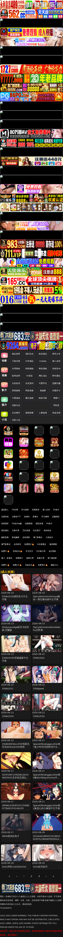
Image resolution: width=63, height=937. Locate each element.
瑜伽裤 (43, 390)
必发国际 (26, 537)
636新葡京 (41, 544)
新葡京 (35, 516)
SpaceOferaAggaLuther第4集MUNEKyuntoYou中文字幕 (46, 777)
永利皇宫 (17, 544)
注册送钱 (5, 516)
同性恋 (56, 405)
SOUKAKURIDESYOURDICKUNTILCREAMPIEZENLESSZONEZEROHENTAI (46, 838)
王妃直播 (26, 530)
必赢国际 (56, 516)
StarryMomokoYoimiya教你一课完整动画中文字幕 (46, 598)
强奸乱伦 (29, 353)
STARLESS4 (8, 716)
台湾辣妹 (16, 368)
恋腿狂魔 (56, 383)
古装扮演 (16, 383)
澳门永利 (46, 509)
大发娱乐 (49, 537)
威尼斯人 (5, 509)
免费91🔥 (5, 565)
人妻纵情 (43, 412)
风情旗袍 (16, 390)
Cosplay (43, 361)
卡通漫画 (16, 398)
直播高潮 (29, 523)
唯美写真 (43, 398)
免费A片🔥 (17, 565)
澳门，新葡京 (6, 558)
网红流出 (43, 375)
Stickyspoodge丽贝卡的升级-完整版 (15, 628)
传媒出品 (16, 405)
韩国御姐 (29, 368)
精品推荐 (16, 353)
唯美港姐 (43, 368)
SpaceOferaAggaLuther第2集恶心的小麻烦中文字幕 (46, 807)
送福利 (27, 516)
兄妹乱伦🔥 (30, 565)
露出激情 (29, 398)
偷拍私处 (47, 530)
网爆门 (56, 398)
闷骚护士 (56, 390)
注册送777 (16, 516)
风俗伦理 (56, 412)
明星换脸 (29, 390)
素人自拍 (56, 361)
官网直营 (35, 509)
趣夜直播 (5, 537)
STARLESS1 (8, 688)
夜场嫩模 (15, 537)
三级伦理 (16, 361)
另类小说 (16, 420)
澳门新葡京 (38, 537)
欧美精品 (43, 353)
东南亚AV (56, 368)
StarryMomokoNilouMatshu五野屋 (46, 628)
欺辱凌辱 (16, 375)
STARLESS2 (39, 657)
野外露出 (56, 375)
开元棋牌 (25, 509)
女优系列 (29, 383)
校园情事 (29, 412)
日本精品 (29, 361)
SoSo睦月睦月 (40, 866)
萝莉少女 (56, 353)
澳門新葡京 (6, 544)
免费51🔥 (5, 551)
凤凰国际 (5, 523)
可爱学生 (43, 383)
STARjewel (38, 688)
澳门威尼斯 (52, 558)
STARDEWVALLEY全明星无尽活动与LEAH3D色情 (16, 745)
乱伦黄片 (37, 530)
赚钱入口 (54, 565)
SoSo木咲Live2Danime (14, 866)
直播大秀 (40, 558)
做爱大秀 (30, 558)
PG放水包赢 (17, 523)
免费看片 (19, 558)
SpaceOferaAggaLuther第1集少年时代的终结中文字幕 (46, 746)
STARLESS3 (39, 716)
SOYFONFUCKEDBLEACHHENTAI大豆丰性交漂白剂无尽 (15, 777)
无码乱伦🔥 (17, 551)
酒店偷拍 (5, 530)
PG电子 (56, 509)
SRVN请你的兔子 (10, 836)
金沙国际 (52, 551)
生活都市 (16, 412)
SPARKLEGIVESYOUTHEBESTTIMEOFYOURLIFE (16, 807)
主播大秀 (15, 530)
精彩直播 (39, 523)
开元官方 (29, 551)
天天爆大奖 (41, 551)
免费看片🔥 (29, 544)
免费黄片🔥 (43, 565)
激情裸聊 (53, 544)
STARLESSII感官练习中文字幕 (15, 598)
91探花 (29, 375)
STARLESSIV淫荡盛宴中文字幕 (15, 659)
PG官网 (15, 509)
